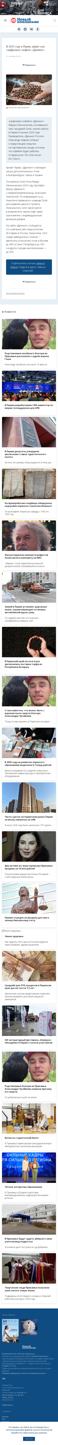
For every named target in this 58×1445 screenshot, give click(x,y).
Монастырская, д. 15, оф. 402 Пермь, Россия (12, 1396)
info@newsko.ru (7, 1405)
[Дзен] (19, 29)
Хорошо (29, 1439)
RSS (3, 1419)
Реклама (5, 1417)
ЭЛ (9, 1366)
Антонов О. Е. (22, 1392)
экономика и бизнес (15, 293)
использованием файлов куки (22, 1429)
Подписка (5, 1421)
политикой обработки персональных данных (31, 1431)
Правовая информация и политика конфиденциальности (24, 1373)
